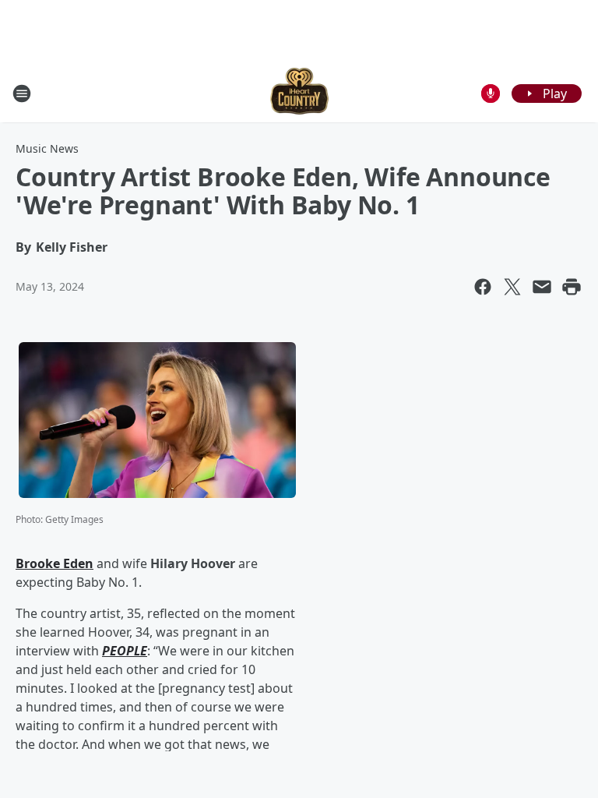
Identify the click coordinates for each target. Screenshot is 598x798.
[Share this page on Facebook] (483, 287)
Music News (47, 148)
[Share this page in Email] (542, 287)
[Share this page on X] (512, 287)
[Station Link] (299, 93)
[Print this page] (571, 287)
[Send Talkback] (490, 93)
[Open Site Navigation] (21, 93)
